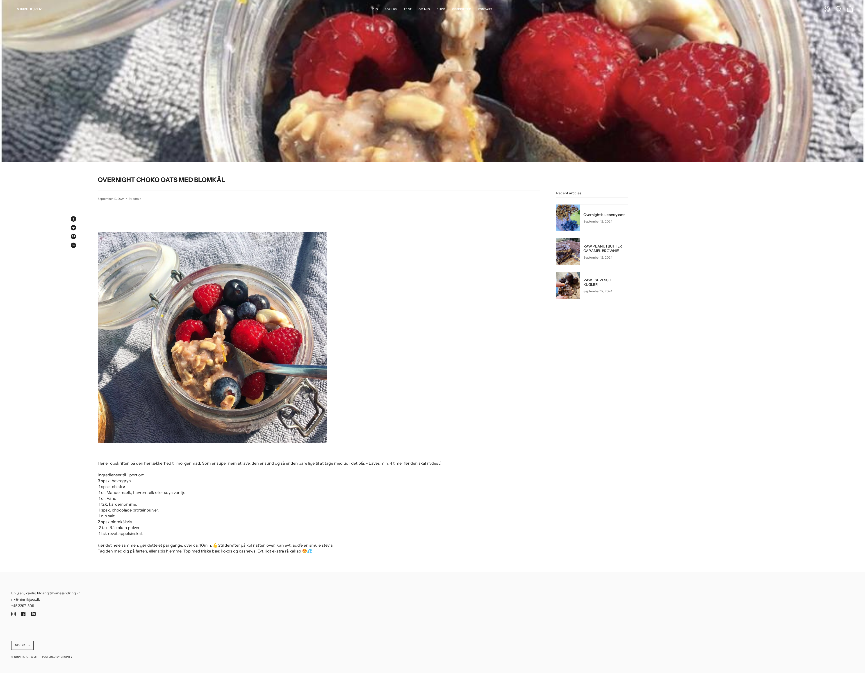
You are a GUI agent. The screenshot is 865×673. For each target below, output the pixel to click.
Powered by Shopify (57, 656)
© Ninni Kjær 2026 (24, 656)
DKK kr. (20, 645)
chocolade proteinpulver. (135, 510)
